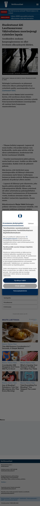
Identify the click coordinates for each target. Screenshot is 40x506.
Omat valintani (20, 286)
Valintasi (31, 223)
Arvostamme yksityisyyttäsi (13, 223)
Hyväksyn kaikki (20, 280)
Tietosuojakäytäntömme (20, 291)
